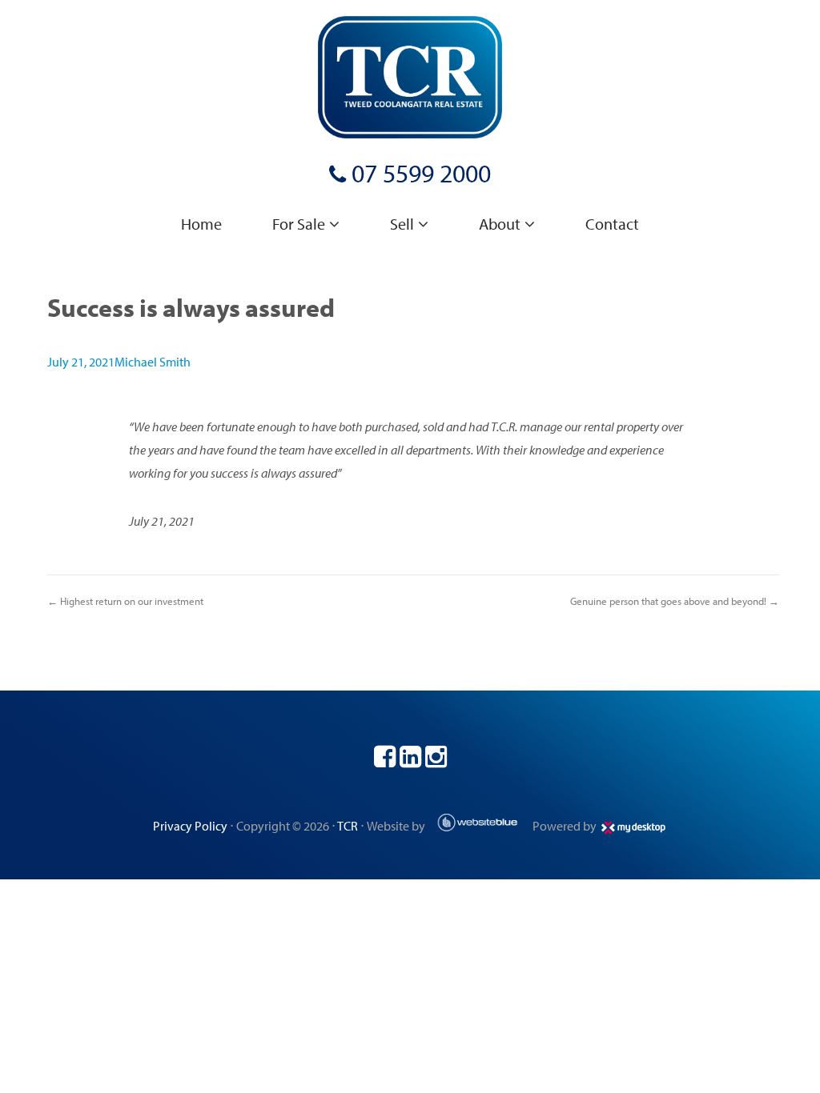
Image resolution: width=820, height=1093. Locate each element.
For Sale (298, 224)
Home (201, 224)
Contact (612, 224)
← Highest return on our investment (125, 600)
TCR (347, 826)
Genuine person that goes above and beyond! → (674, 600)
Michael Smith (153, 362)
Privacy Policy (190, 826)
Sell (402, 224)
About (500, 224)
